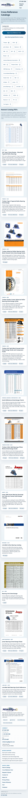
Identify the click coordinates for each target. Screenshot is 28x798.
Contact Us (5, 775)
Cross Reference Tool (7, 770)
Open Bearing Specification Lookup (14, 37)
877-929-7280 (22, 1)
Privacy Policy (5, 780)
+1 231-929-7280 (6, 734)
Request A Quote (6, 772)
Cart (20, 8)
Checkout (4, 787)
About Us (4, 777)
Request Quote (21, 4)
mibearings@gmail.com (8, 742)
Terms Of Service (6, 782)
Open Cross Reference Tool (14, 33)
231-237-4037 (5, 739)
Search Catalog (6, 767)
